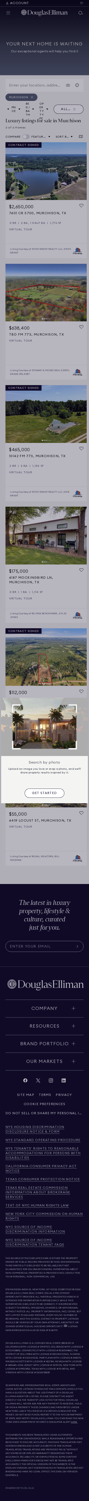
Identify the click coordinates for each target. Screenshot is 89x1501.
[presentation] (44, 793)
